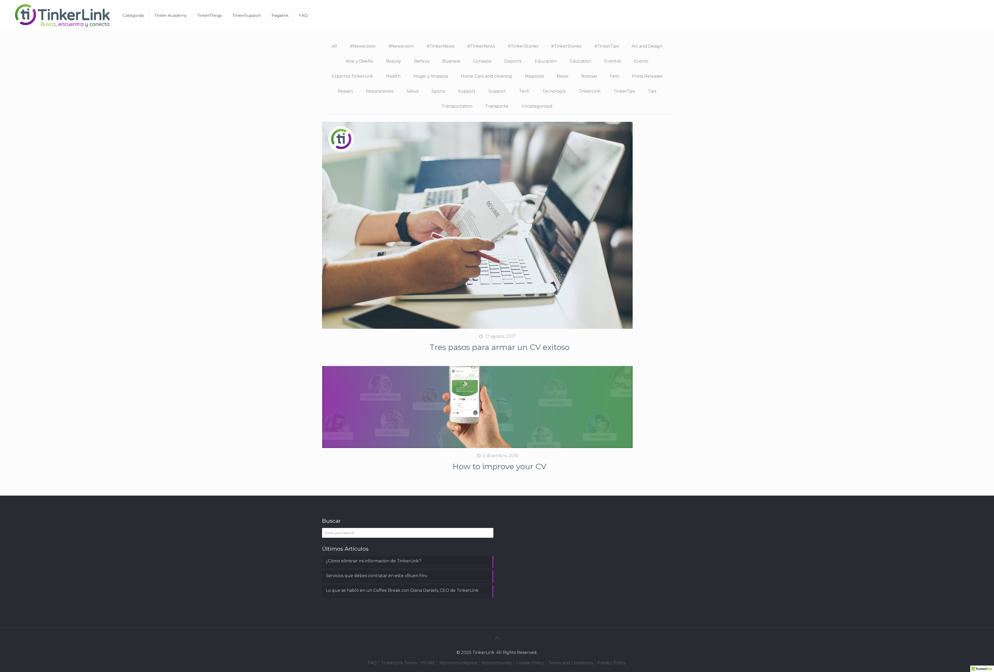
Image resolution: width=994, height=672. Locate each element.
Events (641, 61)
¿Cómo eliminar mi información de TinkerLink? (373, 560)
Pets (614, 76)
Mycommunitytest (459, 662)
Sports (438, 91)
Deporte (513, 61)
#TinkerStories (523, 46)
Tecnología (554, 91)
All (334, 46)
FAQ (372, 662)
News (562, 76)
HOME (428, 662)
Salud (412, 91)
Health (393, 76)
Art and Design (647, 46)
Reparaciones (379, 91)
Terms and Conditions (570, 662)
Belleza (421, 61)
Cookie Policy (530, 662)
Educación (546, 61)
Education (580, 61)
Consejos (482, 61)
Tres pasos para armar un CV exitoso (499, 347)
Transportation (457, 106)
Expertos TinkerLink (352, 76)
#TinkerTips (606, 46)
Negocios (534, 76)
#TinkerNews (440, 46)
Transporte (496, 106)
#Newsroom (362, 46)
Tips (652, 91)
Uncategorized (536, 106)
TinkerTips (624, 91)
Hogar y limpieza (430, 76)
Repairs (345, 91)
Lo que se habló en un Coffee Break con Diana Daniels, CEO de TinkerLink (402, 590)
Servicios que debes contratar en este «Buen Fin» (377, 575)
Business (451, 61)
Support (467, 91)
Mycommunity (497, 662)
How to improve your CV (499, 466)
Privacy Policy (611, 662)
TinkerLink (590, 91)
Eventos (612, 61)
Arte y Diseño (359, 61)
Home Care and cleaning (486, 76)
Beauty (393, 61)
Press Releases (647, 76)
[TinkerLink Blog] (62, 15)
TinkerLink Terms (399, 662)
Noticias (589, 76)
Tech (524, 91)
